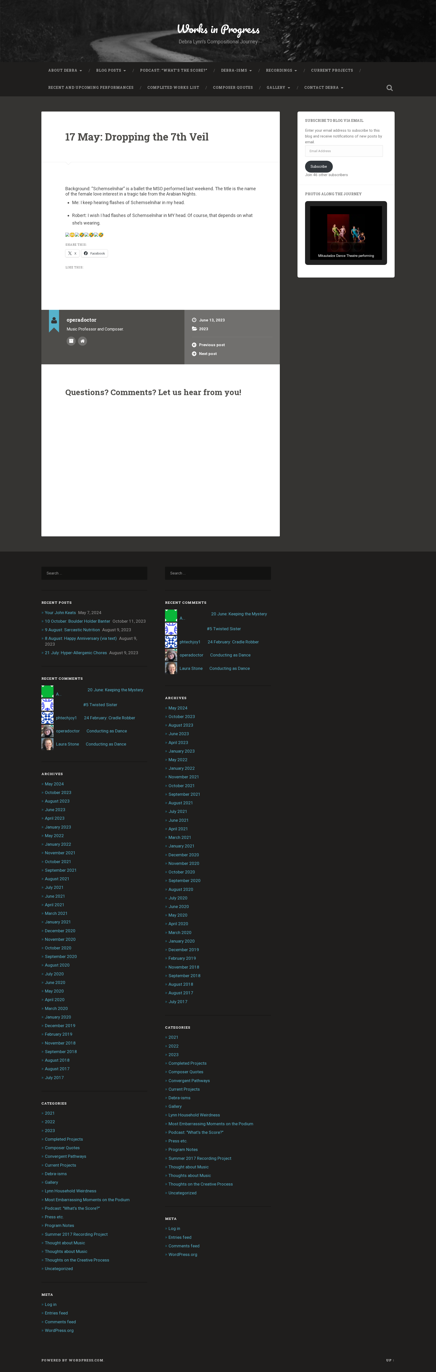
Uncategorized (59, 1268)
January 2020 (58, 1017)
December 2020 (60, 930)
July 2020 (54, 973)
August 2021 (57, 878)
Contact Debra (321, 87)
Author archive (71, 341)
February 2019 (58, 1034)
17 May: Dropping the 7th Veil (137, 136)
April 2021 (55, 904)
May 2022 (54, 835)
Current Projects (332, 70)
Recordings (279, 70)
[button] (334, 246)
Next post (208, 353)
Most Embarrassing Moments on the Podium (87, 1199)
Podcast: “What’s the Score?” (173, 70)
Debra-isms (234, 70)
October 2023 (58, 792)
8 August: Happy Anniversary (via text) (81, 638)
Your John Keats (60, 612)
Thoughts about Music (66, 1251)
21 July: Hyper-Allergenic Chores (76, 652)
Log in (51, 1304)
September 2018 (61, 1051)
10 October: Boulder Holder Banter (77, 621)
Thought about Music (65, 1242)
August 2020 (57, 965)
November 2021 (60, 852)
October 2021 (58, 861)
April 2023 (55, 818)
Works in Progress (218, 29)
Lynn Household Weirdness (70, 1190)
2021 (50, 1113)
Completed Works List (173, 87)
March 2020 (56, 1008)
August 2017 (57, 1068)
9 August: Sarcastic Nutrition (72, 629)
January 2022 (58, 844)
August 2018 (57, 1060)
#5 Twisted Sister (100, 704)
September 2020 (61, 956)
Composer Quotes (233, 87)
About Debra (62, 70)
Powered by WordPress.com (72, 1360)
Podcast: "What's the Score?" (72, 1208)
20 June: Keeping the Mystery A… (99, 692)
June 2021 (55, 896)
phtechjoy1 (66, 717)
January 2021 (58, 921)
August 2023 (57, 801)
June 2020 (55, 982)
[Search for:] (94, 573)
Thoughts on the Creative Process (77, 1260)
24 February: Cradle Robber (109, 717)
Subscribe (319, 166)
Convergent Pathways (65, 1156)
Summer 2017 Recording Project (76, 1234)
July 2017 (54, 1077)
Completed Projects (64, 1139)
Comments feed (60, 1321)
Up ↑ (390, 1360)
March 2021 (56, 913)
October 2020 (58, 947)
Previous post (212, 345)
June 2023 (55, 809)
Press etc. (54, 1216)
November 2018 (60, 1043)
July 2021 (54, 887)
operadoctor (68, 730)
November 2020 (60, 939)
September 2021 (61, 870)
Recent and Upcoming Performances (91, 87)
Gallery (276, 87)
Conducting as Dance (107, 730)
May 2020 (54, 991)
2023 (203, 329)
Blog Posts (108, 70)
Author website (82, 341)
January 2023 (58, 827)
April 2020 (55, 999)
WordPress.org (59, 1330)
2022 (50, 1121)
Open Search (390, 87)
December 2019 (60, 1025)
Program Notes (59, 1225)
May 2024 (54, 783)
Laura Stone (67, 744)
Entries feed (56, 1312)
